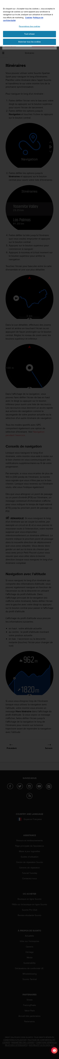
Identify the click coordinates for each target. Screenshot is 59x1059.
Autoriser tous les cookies (29, 42)
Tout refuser (29, 34)
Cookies (28, 17)
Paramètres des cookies (29, 26)
